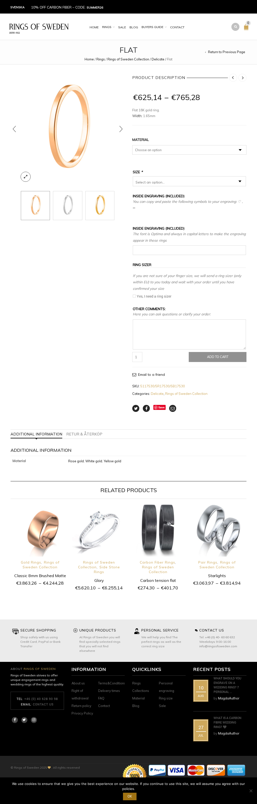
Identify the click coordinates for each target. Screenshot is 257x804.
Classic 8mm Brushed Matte (40, 575)
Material (140, 139)
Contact (177, 27)
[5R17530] (68, 129)
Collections (140, 691)
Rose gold (76, 461)
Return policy (81, 706)
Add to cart (217, 357)
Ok (129, 796)
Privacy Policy (82, 713)
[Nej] (250, 790)
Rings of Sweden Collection (128, 59)
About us (78, 683)
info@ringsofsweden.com (218, 646)
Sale (122, 27)
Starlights (217, 575)
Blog (134, 27)
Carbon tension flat (158, 580)
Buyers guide (152, 27)
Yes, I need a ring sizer (154, 296)
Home (94, 27)
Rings (106, 27)
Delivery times (109, 691)
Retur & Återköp (84, 434)
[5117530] (99, 205)
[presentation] (14, 129)
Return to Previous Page (226, 52)
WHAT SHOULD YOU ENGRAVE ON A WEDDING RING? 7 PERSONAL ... (227, 685)
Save (161, 407)
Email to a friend (151, 374)
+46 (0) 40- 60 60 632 (220, 637)
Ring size (166, 698)
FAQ (101, 698)
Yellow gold (112, 461)
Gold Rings (31, 562)
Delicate (158, 59)
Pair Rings (207, 562)
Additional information (36, 434)
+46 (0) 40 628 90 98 (41, 699)
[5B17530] (67, 205)
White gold (93, 461)
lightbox (26, 177)
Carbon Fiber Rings (157, 562)
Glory (99, 580)
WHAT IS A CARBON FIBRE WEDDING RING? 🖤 (227, 722)
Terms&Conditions (112, 683)
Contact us (43, 704)
